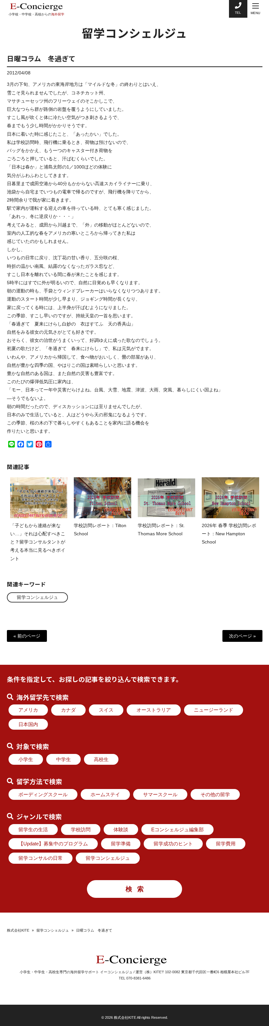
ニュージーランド (213, 710)
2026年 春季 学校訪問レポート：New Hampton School (229, 533)
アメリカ (28, 710)
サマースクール (160, 794)
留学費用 (226, 843)
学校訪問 (81, 829)
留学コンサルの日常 (40, 858)
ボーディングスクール (43, 794)
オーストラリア (153, 710)
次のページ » (242, 636)
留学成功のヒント (173, 843)
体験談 (121, 829)
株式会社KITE (18, 930)
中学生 (63, 759)
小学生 (25, 759)
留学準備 (121, 843)
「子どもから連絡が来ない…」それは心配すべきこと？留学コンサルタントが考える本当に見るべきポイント (37, 542)
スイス (106, 710)
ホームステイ (105, 794)
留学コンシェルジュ (37, 597)
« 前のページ (26, 636)
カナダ (68, 710)
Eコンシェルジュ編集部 (177, 829)
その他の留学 (215, 794)
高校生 (101, 759)
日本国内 (28, 724)
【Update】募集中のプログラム (53, 843)
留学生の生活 (33, 829)
